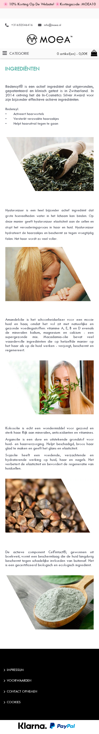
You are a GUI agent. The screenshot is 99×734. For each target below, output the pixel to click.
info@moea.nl (52, 25)
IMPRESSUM (15, 670)
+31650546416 (22, 25)
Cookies (14, 702)
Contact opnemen (22, 691)
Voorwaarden (19, 681)
